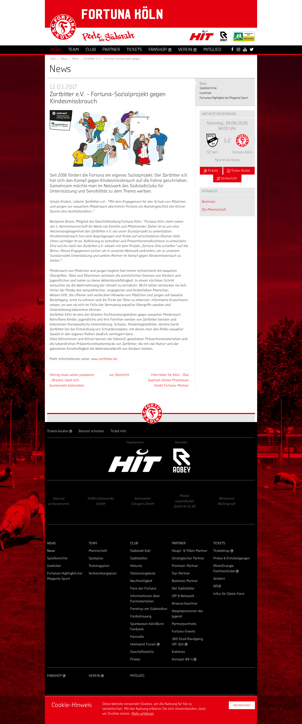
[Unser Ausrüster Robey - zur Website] (223, 39)
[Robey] (181, 460)
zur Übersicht (119, 375)
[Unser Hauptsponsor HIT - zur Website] (202, 36)
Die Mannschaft (214, 209)
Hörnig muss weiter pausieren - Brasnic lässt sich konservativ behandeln (72, 380)
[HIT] (135, 460)
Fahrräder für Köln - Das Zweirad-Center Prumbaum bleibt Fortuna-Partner (168, 380)
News (75, 58)
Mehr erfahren (143, 713)
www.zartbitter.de (104, 359)
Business (208, 201)
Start (53, 58)
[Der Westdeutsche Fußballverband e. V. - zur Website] (244, 38)
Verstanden (241, 705)
